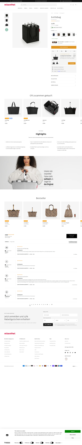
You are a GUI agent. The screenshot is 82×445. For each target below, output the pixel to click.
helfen (59, 71)
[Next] (76, 34)
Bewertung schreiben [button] (72, 236)
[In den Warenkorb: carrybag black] (77, 115)
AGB (35, 349)
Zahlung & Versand (23, 345)
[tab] (73, 242)
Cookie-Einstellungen (39, 354)
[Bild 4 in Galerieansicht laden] (6, 29)
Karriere (66, 341)
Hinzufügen (71, 63)
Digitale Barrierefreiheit (39, 343)
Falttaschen (6, 356)
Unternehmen (67, 343)
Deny (73, 437)
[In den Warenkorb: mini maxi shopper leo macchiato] (77, 218)
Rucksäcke (6, 347)
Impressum (37, 351)
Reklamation (22, 347)
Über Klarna (37, 356)
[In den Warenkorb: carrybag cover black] (40, 115)
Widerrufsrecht (38, 347)
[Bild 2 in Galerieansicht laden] (6, 20)
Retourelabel (22, 343)
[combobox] (39, 5)
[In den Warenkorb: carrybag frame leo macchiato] (21, 218)
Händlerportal (52, 343)
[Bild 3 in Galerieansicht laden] (6, 25)
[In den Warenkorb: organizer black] (58, 115)
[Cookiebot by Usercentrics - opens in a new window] (7, 443)
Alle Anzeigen (56, 13)
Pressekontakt (52, 345)
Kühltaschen (7, 349)
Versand (57, 25)
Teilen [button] (33, 254)
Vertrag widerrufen (69, 347)
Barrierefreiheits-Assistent (40, 341)
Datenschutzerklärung (61, 325)
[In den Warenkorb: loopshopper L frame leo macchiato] (58, 218)
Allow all (72, 431)
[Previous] (52, 34)
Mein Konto (21, 349)
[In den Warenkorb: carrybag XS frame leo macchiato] (40, 218)
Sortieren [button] (7, 241)
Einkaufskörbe (7, 341)
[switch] (32, 443)
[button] (20, 8)
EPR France (37, 358)
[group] (11, 235)
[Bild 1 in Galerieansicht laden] (6, 15)
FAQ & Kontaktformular (24, 341)
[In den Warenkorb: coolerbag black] (21, 115)
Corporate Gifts (53, 341)
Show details (58, 442)
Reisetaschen (7, 343)
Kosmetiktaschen (7, 354)
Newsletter (21, 351)
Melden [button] (31, 254)
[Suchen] (22, 5)
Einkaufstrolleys (7, 345)
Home (52, 13)
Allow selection (73, 434)
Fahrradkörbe (7, 351)
